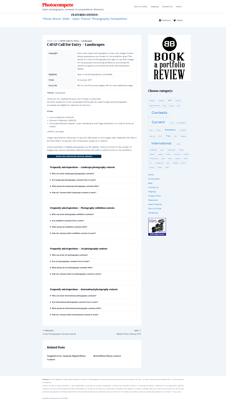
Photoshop (177, 154)
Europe (158, 130)
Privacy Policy (154, 196)
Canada (171, 105)
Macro (162, 150)
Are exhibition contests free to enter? (68, 221)
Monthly (181, 150)
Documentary (181, 123)
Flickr (160, 136)
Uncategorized (159, 163)
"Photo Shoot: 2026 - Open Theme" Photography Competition (84, 18)
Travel (185, 158)
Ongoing (154, 6)
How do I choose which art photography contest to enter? (76, 274)
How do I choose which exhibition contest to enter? (74, 233)
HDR (175, 136)
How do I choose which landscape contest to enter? (74, 192)
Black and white (155, 105)
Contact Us (167, 6)
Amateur (152, 100)
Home (49, 41)
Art (55, 41)
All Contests (153, 179)
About (179, 6)
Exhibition (170, 129)
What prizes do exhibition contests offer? (69, 227)
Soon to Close (140, 6)
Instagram (183, 136)
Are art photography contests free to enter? (71, 261)
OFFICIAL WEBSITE (74, 156)
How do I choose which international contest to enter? (75, 315)
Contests (159, 112)
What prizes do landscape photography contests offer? (75, 186)
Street (170, 158)
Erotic (151, 130)
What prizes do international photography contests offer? (76, 308)
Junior (178, 144)
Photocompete (57, 4)
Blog (164, 105)
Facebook (183, 130)
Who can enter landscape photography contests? (73, 173)
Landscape (153, 150)
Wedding (175, 163)
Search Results (155, 204)
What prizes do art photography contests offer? (72, 267)
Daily (171, 123)
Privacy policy (177, 392)
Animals (161, 100)
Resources (153, 200)
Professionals (154, 158)
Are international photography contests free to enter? (75, 302)
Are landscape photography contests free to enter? (74, 180)
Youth (167, 167)
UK (150, 163)
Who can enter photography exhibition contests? (73, 214)
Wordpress (153, 213)
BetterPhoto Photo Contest (107, 356)
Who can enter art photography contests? (70, 255)
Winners (151, 167)
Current (158, 122)
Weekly (183, 163)
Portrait (186, 154)
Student (177, 158)
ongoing (160, 154)
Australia (178, 100)
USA (168, 163)
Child (178, 105)
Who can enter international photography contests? (74, 296)
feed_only (152, 136)
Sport (163, 158)
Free (168, 136)
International (161, 143)
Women (160, 167)
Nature (152, 154)
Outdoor (168, 154)
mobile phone (171, 150)
